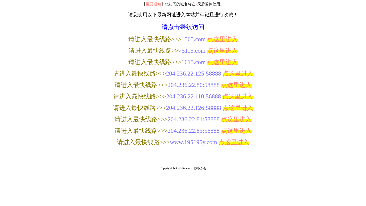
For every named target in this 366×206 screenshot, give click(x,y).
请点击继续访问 (183, 26)
